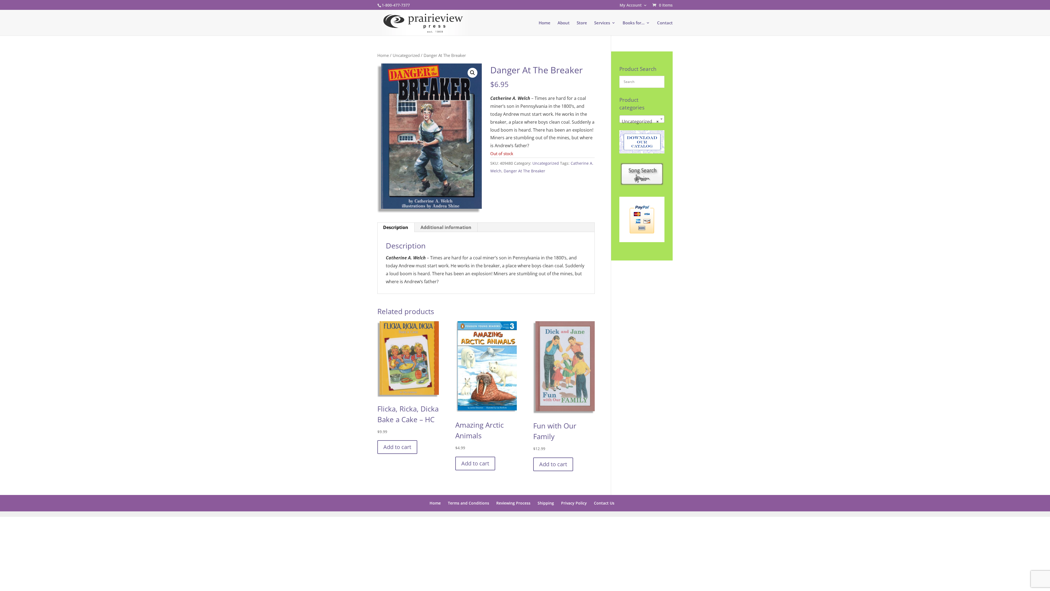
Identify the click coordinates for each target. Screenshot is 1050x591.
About (564, 23)
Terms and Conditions (468, 503)
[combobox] (641, 119)
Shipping (546, 503)
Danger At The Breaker (524, 170)
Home (544, 23)
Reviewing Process (513, 503)
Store (582, 23)
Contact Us (604, 503)
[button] (472, 73)
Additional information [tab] (446, 227)
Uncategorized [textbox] (640, 121)
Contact (665, 23)
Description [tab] (395, 227)
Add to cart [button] (397, 447)
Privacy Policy (574, 503)
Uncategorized (406, 55)
